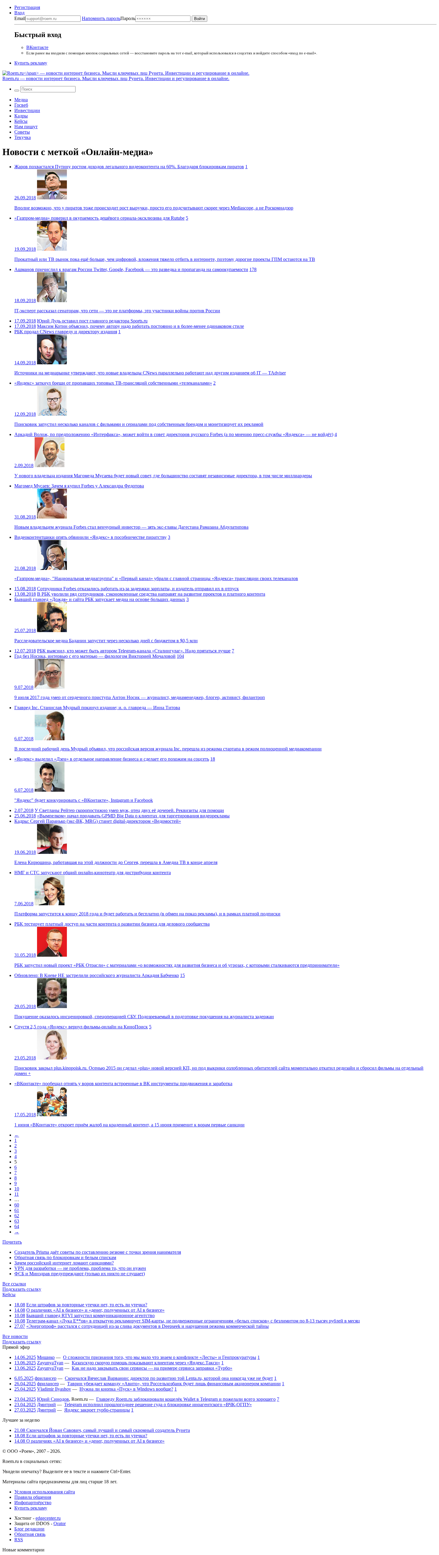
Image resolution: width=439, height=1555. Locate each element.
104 (180, 656)
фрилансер (45, 1378)
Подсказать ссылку (21, 1289)
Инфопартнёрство (32, 1502)
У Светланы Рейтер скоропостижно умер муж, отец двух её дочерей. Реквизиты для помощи (129, 810)
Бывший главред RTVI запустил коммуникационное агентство (90, 1315)
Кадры (21, 115)
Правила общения (32, 1497)
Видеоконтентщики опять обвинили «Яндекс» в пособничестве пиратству (90, 537)
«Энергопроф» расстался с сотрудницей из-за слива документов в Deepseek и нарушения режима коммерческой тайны (147, 1326)
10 (16, 1188)
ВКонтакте (37, 47)
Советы (22, 131)
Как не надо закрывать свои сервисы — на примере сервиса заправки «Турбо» (152, 1368)
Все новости (15, 1336)
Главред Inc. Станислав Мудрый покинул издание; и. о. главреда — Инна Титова (97, 707)
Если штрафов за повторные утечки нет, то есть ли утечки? (86, 1304)
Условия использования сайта (44, 1491)
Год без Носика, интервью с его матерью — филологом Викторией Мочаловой (95, 656)
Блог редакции (29, 1528)
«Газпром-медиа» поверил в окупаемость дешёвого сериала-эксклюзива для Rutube (99, 218)
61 (16, 1210)
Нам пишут (26, 126)
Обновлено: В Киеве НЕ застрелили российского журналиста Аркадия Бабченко (96, 975)
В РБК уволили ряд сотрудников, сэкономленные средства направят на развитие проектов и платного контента (151, 594)
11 (16, 1194)
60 (16, 1204)
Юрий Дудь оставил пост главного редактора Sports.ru (92, 320)
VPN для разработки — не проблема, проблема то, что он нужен (80, 1268)
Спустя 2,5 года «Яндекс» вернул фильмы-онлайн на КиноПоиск (81, 1026)
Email (19, 18)
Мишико (46, 1357)
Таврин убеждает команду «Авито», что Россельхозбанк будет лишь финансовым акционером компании (174, 1383)
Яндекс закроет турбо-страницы (97, 1409)
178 (253, 269)
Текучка (22, 137)
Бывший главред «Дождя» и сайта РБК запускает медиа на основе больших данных (99, 599)
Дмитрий (46, 1404)
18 (212, 759)
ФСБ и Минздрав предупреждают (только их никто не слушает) (79, 1273)
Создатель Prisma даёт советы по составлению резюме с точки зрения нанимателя (97, 1252)
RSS (18, 1539)
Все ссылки (14, 1283)
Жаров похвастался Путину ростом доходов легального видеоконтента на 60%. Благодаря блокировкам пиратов (129, 166)
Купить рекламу (30, 62)
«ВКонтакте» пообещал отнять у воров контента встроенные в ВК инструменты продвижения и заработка (123, 1083)
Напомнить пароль (101, 18)
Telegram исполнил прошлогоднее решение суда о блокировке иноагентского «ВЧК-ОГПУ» (158, 1404)
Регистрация (27, 7)
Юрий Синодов (53, 1399)
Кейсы (20, 121)
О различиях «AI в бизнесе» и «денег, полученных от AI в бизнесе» (95, 1310)
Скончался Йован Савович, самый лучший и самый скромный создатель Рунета (102, 1430)
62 (16, 1215)
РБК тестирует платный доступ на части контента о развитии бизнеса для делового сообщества (112, 923)
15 (182, 975)
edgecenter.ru (48, 1518)
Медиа (21, 99)
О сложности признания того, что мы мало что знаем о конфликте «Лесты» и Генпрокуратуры (159, 1357)
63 (16, 1221)
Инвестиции (27, 110)
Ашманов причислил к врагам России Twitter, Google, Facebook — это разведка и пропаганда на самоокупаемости (131, 269)
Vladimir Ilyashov (54, 1389)
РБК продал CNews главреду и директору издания (65, 331)
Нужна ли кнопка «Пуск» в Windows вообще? (126, 1389)
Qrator (59, 1523)
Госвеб (21, 105)
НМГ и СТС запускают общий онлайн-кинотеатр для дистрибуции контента (92, 872)
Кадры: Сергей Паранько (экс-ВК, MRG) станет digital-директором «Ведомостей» (97, 821)
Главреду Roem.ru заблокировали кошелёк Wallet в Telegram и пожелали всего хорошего (186, 1399)
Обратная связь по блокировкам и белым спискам (65, 1257)
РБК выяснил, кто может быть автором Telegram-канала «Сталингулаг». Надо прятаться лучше (134, 650)
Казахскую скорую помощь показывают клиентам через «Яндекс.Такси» (146, 1362)
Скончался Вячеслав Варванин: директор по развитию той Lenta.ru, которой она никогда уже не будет (169, 1378)
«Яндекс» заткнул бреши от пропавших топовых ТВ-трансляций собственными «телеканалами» (113, 383)
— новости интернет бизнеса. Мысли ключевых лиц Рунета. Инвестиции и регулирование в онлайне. (115, 78)
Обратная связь (29, 1534)
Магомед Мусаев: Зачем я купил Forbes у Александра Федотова (79, 485)
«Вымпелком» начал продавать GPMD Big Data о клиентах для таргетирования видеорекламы (133, 815)
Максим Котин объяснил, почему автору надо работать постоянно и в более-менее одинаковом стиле (140, 326)
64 (16, 1226)
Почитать (12, 1241)
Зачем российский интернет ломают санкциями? (64, 1262)
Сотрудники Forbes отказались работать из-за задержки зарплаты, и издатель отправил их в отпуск (138, 588)
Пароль (108, 18)
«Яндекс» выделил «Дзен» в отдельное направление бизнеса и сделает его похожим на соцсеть (111, 759)
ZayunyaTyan (50, 1362)
